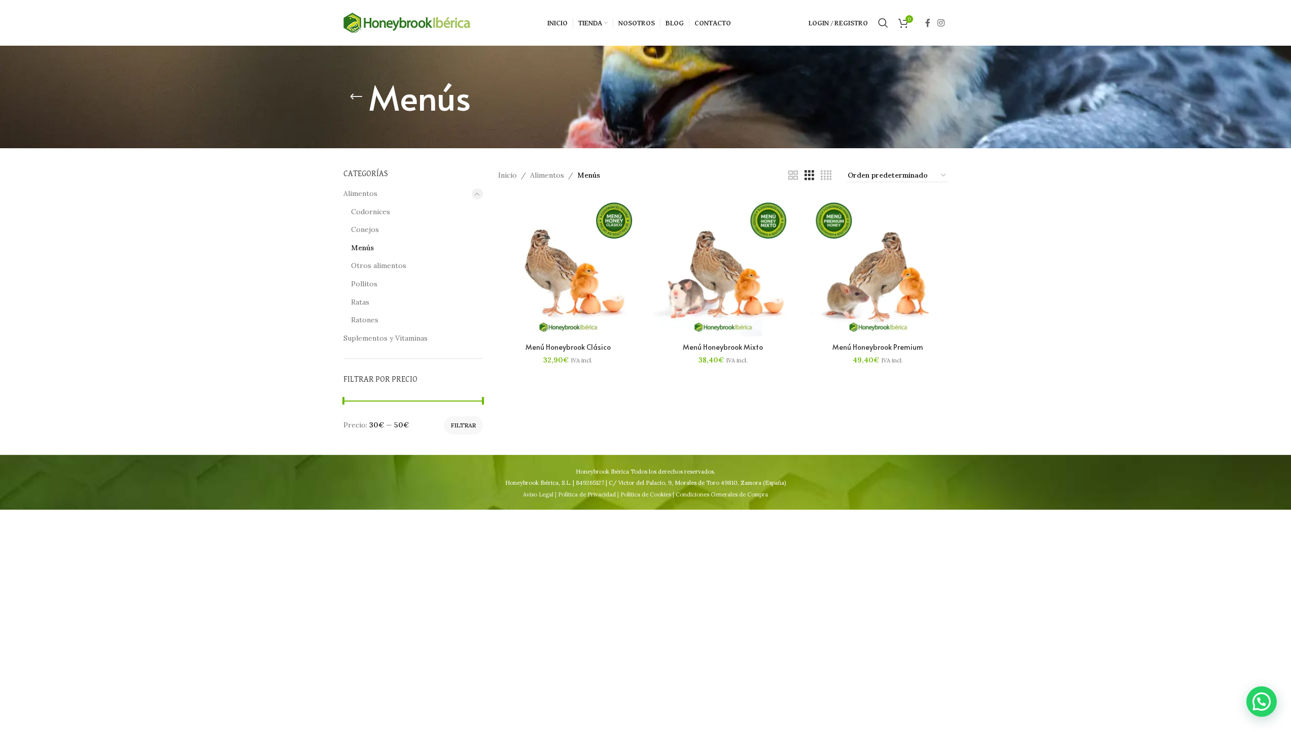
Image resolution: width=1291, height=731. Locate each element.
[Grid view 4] (826, 175)
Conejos (365, 229)
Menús (362, 247)
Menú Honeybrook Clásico (568, 347)
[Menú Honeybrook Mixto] (723, 267)
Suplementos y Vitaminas (385, 338)
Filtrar (463, 425)
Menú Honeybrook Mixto (723, 347)
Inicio (507, 175)
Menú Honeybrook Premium (877, 347)
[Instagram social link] (941, 22)
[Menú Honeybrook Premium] (878, 267)
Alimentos (360, 193)
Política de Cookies (645, 494)
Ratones (364, 319)
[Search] (883, 23)
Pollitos (364, 283)
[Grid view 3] (809, 175)
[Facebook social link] (928, 22)
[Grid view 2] (793, 175)
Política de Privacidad (587, 494)
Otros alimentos (378, 265)
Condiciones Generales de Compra (722, 494)
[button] (1261, 701)
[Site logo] (406, 22)
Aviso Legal (538, 494)
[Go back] (356, 97)
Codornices (370, 211)
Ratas (360, 302)
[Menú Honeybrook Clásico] (568, 267)
